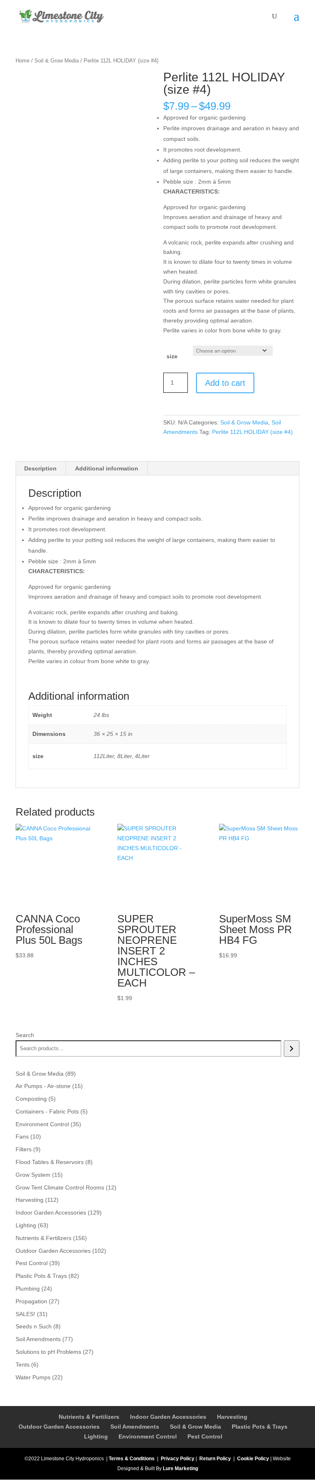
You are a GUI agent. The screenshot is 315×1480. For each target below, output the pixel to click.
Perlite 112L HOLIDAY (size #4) (252, 432)
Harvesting (232, 1416)
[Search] (291, 1048)
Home (23, 61)
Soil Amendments (134, 1426)
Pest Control (204, 1436)
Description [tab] (40, 468)
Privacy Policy (177, 1459)
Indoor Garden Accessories (168, 1416)
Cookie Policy (253, 1459)
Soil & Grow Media (56, 61)
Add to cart (225, 382)
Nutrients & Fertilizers (89, 1416)
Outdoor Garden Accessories (59, 1426)
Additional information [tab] (106, 468)
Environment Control (148, 1436)
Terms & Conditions (132, 1459)
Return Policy (215, 1459)
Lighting (96, 1436)
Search (25, 1035)
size (172, 356)
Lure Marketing (180, 1468)
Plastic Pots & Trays (260, 1426)
